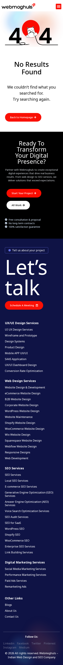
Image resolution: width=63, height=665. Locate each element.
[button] (58, 6)
